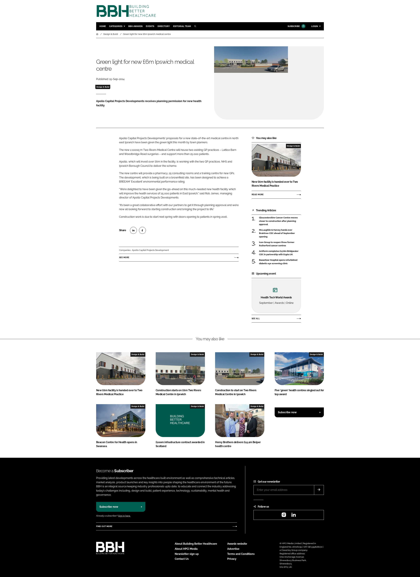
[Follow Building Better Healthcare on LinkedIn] (293, 515)
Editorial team (182, 26)
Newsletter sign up (187, 553)
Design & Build (102, 87)
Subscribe (294, 26)
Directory (164, 26)
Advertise (233, 548)
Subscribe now (287, 412)
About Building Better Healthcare (196, 543)
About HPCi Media (186, 548)
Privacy (231, 558)
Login (314, 26)
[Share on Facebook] (142, 230)
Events (150, 26)
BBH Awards (135, 26)
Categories (115, 26)
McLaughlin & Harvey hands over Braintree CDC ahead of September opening (280, 233)
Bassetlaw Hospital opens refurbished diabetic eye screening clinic (280, 261)
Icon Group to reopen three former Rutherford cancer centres (280, 244)
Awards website (237, 543)
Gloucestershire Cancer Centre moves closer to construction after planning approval (280, 221)
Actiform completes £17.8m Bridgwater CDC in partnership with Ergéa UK (280, 253)
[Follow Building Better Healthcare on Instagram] (283, 515)
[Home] (97, 34)
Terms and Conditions (241, 553)
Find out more (104, 526)
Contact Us (182, 558)
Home (102, 26)
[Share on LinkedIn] (133, 230)
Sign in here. (124, 516)
